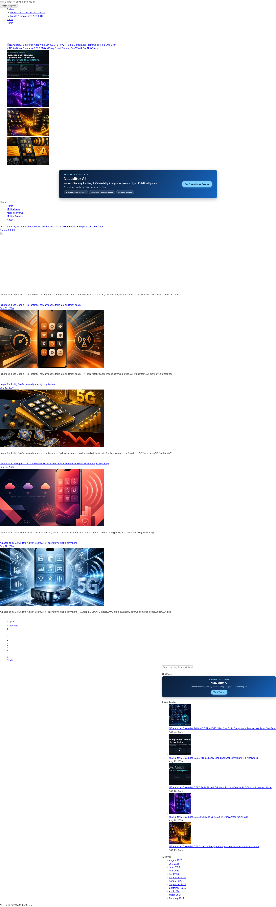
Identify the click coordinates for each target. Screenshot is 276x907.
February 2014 (176, 898)
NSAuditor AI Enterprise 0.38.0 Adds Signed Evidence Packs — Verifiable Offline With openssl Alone (220, 787)
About (10, 19)
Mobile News (13, 209)
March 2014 (175, 895)
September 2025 (177, 877)
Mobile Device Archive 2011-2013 (27, 12)
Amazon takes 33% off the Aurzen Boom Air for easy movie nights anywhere (38, 543)
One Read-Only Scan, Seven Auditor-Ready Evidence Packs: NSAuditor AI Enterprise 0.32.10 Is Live (51, 226)
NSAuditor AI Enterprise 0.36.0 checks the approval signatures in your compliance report (214, 846)
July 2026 (174, 864)
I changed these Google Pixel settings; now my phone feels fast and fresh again (40, 305)
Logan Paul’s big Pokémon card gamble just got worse (27, 384)
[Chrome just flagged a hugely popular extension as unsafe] (28, 164)
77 (8, 657)
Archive (11, 9)
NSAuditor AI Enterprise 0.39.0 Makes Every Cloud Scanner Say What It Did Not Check (213, 758)
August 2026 (175, 860)
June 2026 (174, 867)
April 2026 (174, 874)
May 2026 (174, 870)
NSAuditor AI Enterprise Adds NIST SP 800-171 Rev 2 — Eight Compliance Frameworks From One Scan (222, 728)
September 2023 (177, 884)
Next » (10, 660)
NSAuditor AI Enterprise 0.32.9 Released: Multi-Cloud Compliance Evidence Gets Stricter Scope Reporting (54, 463)
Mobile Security (15, 216)
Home (10, 23)
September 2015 (177, 888)
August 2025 (175, 881)
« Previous (12, 625)
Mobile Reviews (15, 213)
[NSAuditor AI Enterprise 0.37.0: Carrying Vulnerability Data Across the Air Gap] (28, 106)
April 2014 (174, 891)
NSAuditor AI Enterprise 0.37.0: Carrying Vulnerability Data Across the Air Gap (208, 817)
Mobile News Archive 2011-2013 (26, 16)
